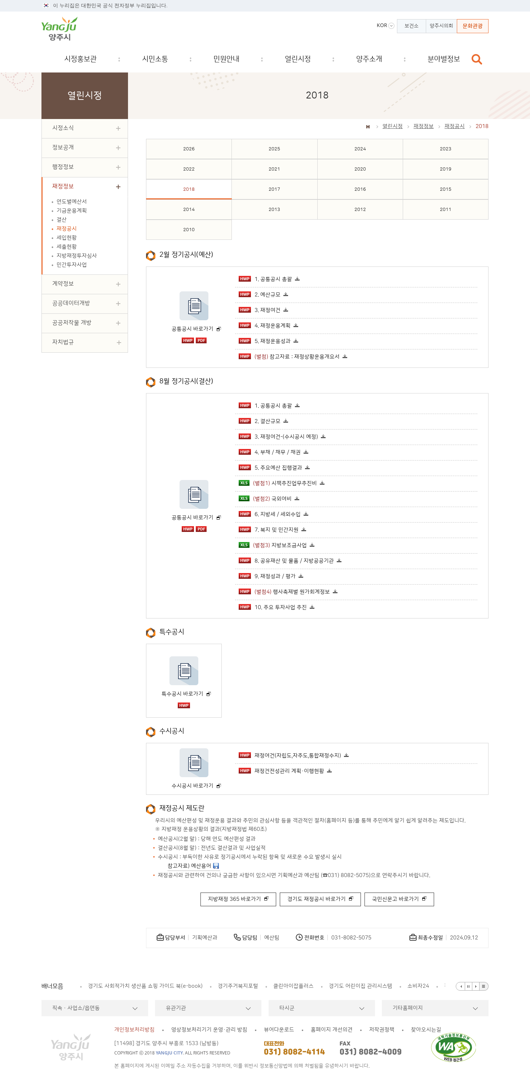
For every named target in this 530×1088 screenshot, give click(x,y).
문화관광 (473, 26)
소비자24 (306, 986)
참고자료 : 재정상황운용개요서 (297, 357)
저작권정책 (381, 1030)
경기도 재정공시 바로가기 (316, 899)
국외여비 (272, 499)
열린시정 (393, 126)
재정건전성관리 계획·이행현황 (289, 771)
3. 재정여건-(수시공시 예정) (286, 437)
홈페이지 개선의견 (332, 1030)
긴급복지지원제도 (404, 986)
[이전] (460, 986)
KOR (382, 25)
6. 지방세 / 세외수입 (278, 514)
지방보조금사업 (280, 545)
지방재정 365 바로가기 (234, 899)
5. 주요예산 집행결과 (278, 468)
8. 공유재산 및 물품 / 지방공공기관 (294, 561)
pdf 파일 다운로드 (201, 340)
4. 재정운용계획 (273, 326)
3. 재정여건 (268, 310)
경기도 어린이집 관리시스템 (249, 986)
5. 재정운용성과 (273, 341)
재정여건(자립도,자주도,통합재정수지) (298, 756)
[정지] (468, 986)
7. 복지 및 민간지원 (277, 530)
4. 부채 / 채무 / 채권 (278, 452)
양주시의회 (441, 26)
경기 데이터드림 (350, 986)
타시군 (287, 1008)
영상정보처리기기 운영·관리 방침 (209, 1030)
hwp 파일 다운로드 (188, 340)
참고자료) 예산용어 (189, 866)
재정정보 (424, 126)
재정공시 (455, 126)
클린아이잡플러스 (182, 986)
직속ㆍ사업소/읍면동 (76, 1008)
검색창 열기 (477, 59)
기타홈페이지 (408, 1008)
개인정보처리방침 (134, 1030)
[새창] (455, 1047)
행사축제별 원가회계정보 (292, 592)
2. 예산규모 (268, 295)
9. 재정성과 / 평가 (275, 576)
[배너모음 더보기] (484, 986)
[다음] (476, 986)
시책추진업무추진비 (285, 483)
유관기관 (176, 1008)
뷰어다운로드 (279, 1030)
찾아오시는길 (426, 1030)
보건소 (412, 26)
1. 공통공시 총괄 (273, 279)
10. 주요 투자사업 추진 (281, 607)
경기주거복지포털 (126, 986)
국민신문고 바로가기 (395, 899)
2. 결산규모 (268, 421)
